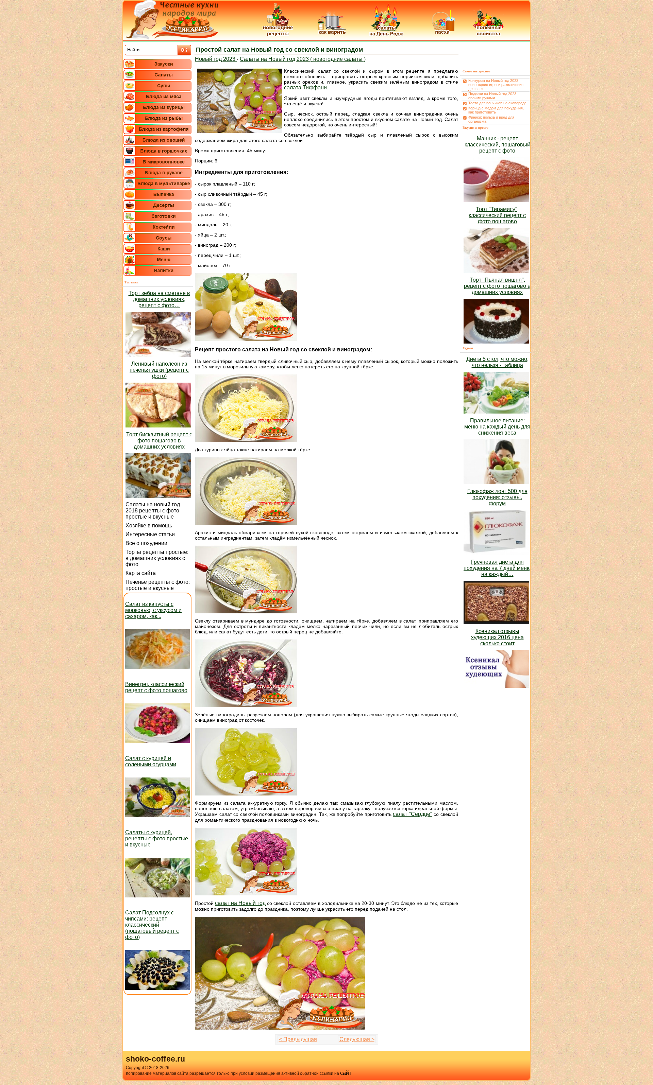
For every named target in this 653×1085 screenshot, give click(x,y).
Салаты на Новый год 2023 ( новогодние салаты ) (303, 59)
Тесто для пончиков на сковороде (497, 103)
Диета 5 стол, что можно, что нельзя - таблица (497, 362)
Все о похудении (146, 543)
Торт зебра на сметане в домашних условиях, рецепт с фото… (159, 299)
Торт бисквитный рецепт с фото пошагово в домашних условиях (159, 441)
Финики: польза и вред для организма (491, 119)
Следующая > (356, 1039)
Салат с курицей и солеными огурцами (150, 761)
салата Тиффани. (306, 87)
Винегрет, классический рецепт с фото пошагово (156, 687)
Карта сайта (140, 573)
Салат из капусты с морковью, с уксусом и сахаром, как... (153, 610)
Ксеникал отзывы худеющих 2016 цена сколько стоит (497, 637)
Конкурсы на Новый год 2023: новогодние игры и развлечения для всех (495, 84)
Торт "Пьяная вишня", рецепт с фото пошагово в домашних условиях (497, 286)
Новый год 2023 (216, 59)
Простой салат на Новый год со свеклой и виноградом (279, 49)
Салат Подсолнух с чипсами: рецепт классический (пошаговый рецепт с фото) (152, 925)
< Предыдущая (298, 1039)
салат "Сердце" (412, 814)
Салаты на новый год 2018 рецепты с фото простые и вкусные (152, 511)
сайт (345, 1073)
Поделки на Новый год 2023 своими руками (492, 96)
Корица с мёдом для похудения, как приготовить (496, 110)
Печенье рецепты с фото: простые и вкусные (157, 585)
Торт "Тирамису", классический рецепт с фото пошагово (497, 215)
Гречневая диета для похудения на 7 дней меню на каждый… (497, 568)
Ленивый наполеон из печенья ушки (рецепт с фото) (159, 370)
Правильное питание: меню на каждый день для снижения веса (497, 427)
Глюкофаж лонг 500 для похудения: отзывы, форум (497, 497)
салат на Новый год (240, 903)
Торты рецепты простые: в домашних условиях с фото (156, 558)
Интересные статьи (150, 534)
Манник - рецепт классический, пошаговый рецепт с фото (497, 145)
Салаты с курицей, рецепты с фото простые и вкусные (156, 838)
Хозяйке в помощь (148, 525)
